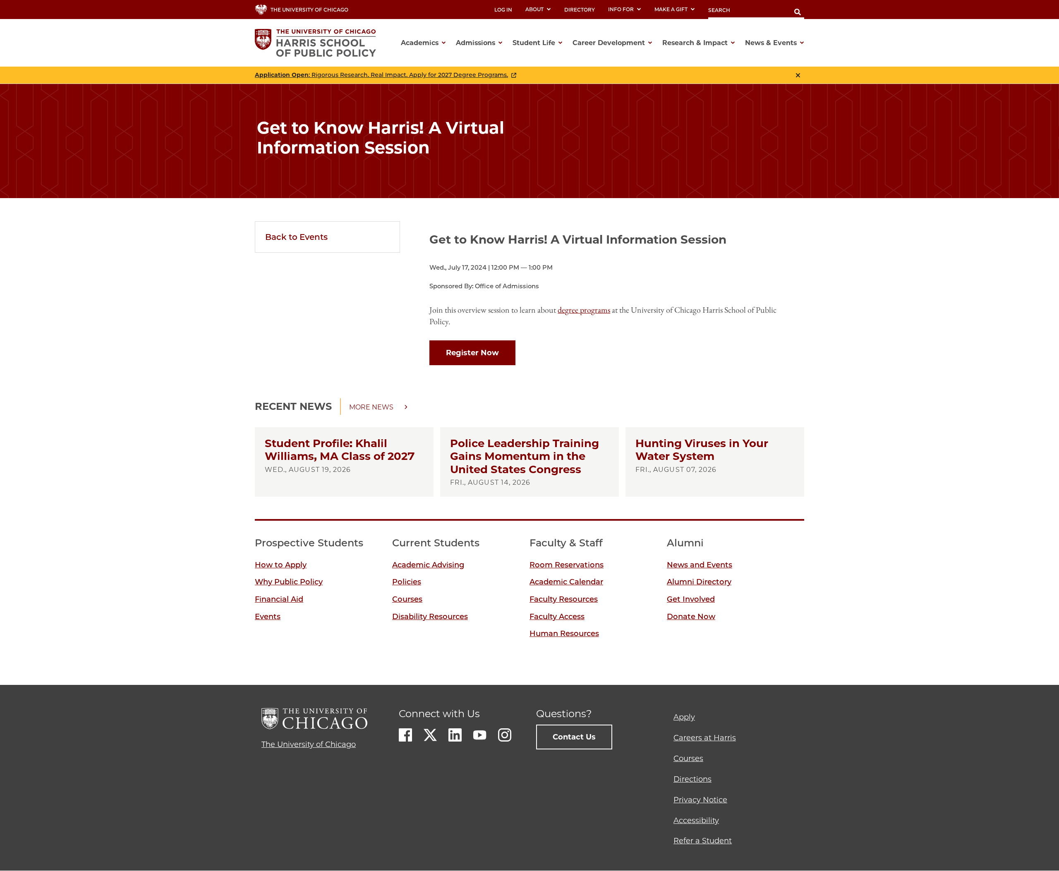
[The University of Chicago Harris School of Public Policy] (318, 43)
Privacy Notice (700, 799)
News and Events (699, 565)
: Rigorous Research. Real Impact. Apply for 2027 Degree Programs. (381, 75)
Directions (692, 779)
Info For (621, 9)
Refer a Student (702, 840)
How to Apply (281, 565)
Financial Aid (279, 599)
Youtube (479, 735)
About (534, 9)
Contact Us (574, 737)
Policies (406, 581)
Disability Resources (430, 616)
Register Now (472, 352)
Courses (407, 599)
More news (371, 407)
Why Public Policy (289, 581)
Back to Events (296, 237)
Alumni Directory (699, 581)
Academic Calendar (566, 581)
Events (267, 616)
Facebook (405, 735)
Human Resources (564, 633)
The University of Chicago (308, 744)
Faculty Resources (564, 599)
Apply (684, 717)
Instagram (504, 735)
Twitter (430, 735)
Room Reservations (567, 565)
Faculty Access (557, 616)
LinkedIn (455, 735)
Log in (503, 10)
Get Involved (691, 599)
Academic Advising (428, 565)
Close (798, 75)
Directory (579, 10)
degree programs (584, 309)
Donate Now (691, 616)
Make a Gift (671, 9)
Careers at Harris (704, 737)
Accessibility (696, 820)
